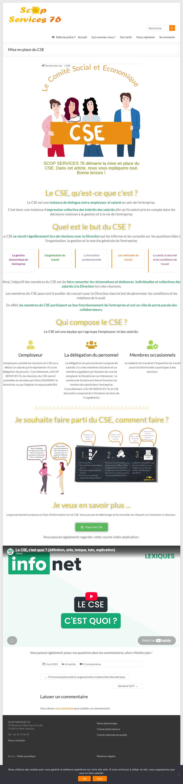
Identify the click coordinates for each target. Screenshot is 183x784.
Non (99, 778)
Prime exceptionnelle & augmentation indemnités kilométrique (85, 677)
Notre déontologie (107, 723)
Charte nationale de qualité (112, 734)
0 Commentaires (92, 664)
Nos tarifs (126, 37)
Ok (84, 778)
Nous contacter (16, 740)
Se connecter (167, 37)
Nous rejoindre (145, 37)
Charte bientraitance (108, 729)
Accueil (82, 37)
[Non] (178, 774)
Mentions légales (106, 756)
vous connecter (64, 708)
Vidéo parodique (26, 756)
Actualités (70, 664)
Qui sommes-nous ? (103, 37)
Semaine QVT (128, 686)
